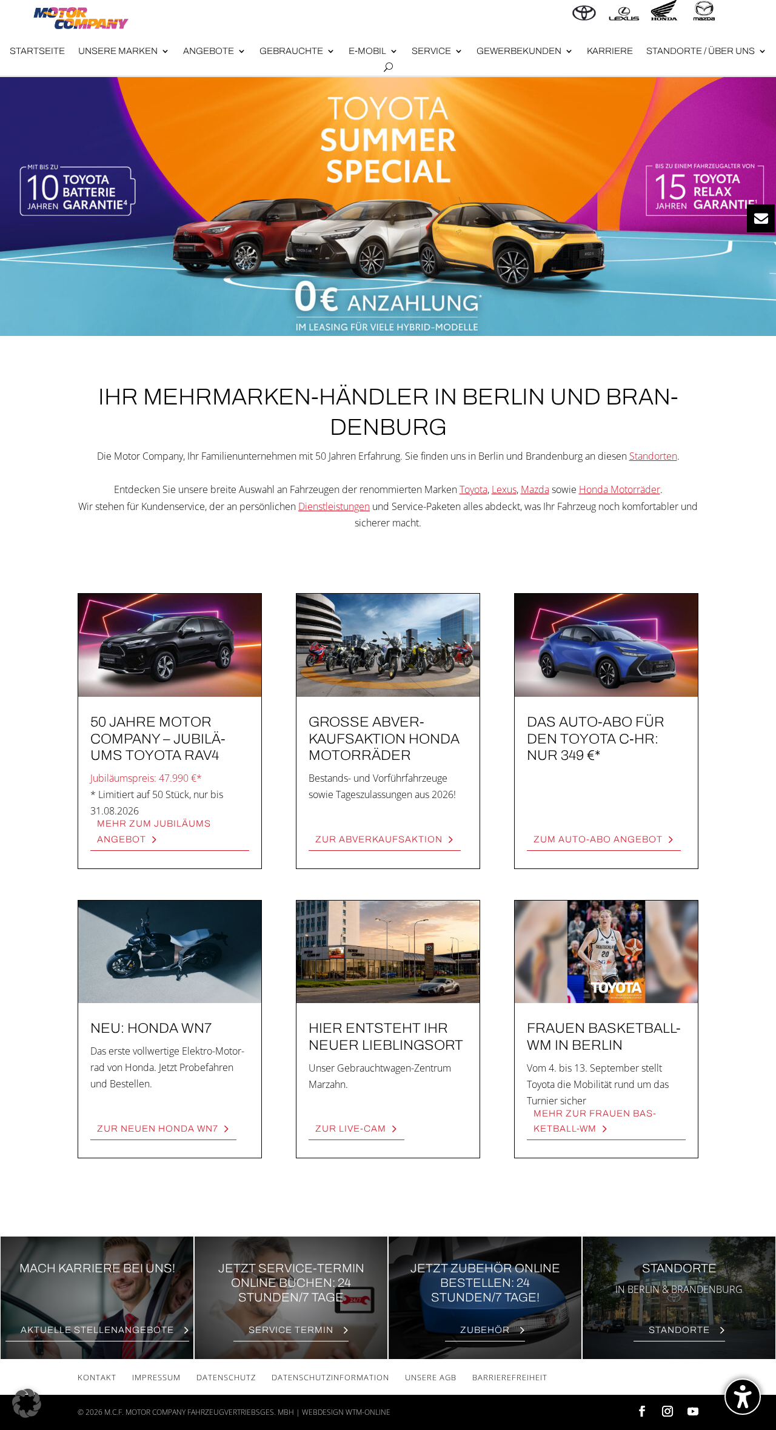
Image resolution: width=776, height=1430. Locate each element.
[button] (26, 1403)
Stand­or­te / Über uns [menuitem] (700, 51)
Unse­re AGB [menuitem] (431, 1377)
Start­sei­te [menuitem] (37, 51)
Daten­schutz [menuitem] (226, 1377)
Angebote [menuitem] (208, 51)
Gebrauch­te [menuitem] (291, 51)
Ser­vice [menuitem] (431, 51)
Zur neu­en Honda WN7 (157, 1128)
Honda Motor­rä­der (619, 489)
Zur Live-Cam (350, 1128)
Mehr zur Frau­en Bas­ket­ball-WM (595, 1121)
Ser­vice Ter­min (291, 1330)
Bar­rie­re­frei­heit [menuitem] (509, 1377)
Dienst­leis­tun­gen (334, 506)
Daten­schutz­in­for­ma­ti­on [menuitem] (330, 1377)
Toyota (473, 489)
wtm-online (368, 1412)
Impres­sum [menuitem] (156, 1377)
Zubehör (485, 1330)
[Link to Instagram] (667, 1412)
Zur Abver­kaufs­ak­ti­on (379, 839)
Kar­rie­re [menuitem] (610, 51)
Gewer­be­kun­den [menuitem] (519, 51)
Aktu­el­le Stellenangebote (97, 1330)
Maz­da (535, 489)
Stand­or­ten (653, 456)
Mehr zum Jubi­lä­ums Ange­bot (154, 831)
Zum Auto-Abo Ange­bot (598, 839)
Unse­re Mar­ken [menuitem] (118, 51)
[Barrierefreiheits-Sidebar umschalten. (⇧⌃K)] (742, 1396)
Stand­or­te (679, 1330)
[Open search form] (388, 67)
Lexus (504, 489)
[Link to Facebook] (642, 1412)
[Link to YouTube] (692, 1412)
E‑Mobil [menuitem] (367, 51)
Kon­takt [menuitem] (97, 1377)
